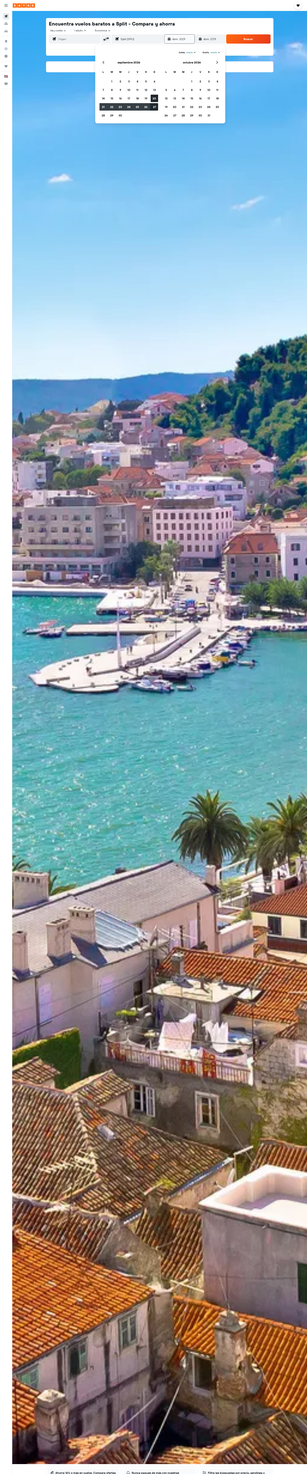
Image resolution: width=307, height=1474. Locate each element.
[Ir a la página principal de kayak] (24, 5)
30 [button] (120, 115)
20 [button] (154, 98)
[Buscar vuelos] (6, 16)
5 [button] (146, 81)
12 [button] (146, 90)
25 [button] (137, 107)
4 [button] (137, 81)
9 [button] (120, 90)
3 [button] (129, 81)
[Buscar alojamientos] (6, 23)
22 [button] (111, 107)
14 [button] (103, 98)
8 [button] (112, 90)
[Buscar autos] (6, 31)
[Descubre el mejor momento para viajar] (6, 56)
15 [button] (112, 98)
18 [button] (137, 98)
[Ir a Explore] (6, 41)
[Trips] (6, 66)
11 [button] (137, 90)
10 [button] (128, 90)
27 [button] (154, 107)
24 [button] (128, 107)
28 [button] (103, 115)
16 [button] (120, 98)
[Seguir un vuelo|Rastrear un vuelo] (6, 48)
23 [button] (120, 107)
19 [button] (146, 98)
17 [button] (129, 98)
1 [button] (111, 81)
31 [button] (209, 115)
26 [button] (145, 107)
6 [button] (154, 81)
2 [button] (120, 81)
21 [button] (103, 107)
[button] (6, 5)
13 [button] (154, 90)
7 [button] (103, 90)
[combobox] (58, 30)
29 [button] (111, 115)
